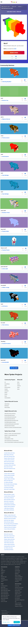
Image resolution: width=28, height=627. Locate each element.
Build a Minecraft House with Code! (11, 420)
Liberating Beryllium (6, 81)
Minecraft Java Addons (9, 522)
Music (6, 396)
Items (18, 387)
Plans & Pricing (18, 578)
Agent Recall (7, 403)
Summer (17, 581)
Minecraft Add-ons (5, 595)
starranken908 (5, 362)
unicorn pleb (5, 268)
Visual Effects (7, 383)
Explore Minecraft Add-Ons (10, 418)
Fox (1, 79)
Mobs (18, 389)
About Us (3, 570)
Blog (2, 569)
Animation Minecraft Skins (10, 465)
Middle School (18, 592)
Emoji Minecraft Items (9, 541)
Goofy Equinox (5, 156)
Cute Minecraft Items (8, 549)
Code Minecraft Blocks (9, 508)
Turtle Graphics (7, 397)
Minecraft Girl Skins (8, 466)
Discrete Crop (5, 100)
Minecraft (14, 6)
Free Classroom (18, 589)
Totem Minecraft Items (9, 542)
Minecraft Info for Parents (10, 425)
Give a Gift (17, 572)
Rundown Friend (6, 212)
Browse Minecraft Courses (10, 415)
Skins (18, 382)
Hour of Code (4, 601)
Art (5, 382)
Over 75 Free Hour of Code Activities (11, 440)
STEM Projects (18, 604)
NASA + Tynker (7, 437)
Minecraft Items (4, 596)
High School (17, 593)
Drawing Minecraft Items (9, 546)
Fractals (6, 389)
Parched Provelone (6, 343)
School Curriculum (19, 587)
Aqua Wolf (3, 229)
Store (2, 581)
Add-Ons (19, 385)
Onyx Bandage (5, 175)
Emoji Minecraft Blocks (9, 503)
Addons (20, 6)
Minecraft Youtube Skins (9, 456)
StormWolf (3, 285)
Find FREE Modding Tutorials (10, 422)
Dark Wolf (3, 360)
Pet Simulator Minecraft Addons (11, 523)
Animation (7, 390)
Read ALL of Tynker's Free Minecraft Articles (13, 427)
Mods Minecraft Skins (9, 454)
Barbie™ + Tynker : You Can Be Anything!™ (13, 433)
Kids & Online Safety (5, 614)
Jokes (6, 385)
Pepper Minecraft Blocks (9, 506)
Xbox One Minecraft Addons (10, 525)
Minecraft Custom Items (9, 535)
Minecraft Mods (4, 598)
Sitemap (3, 578)
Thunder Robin (5, 231)
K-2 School (17, 596)
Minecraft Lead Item (8, 534)
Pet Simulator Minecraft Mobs (10, 484)
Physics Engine (7, 387)
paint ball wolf (4, 266)
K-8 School (17, 598)
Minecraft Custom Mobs (9, 489)
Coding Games (4, 585)
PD (15, 601)
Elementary (17, 590)
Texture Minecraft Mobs (9, 475)
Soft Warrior (5, 306)
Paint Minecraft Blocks (9, 497)
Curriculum (17, 570)
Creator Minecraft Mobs (9, 473)
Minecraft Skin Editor (5, 590)
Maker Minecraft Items (9, 537)
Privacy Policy (5, 613)
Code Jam (3, 599)
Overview (17, 569)
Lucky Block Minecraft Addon (10, 516)
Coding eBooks (4, 580)
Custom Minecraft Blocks (9, 496)
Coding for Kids (6, 6)
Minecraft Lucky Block (9, 501)
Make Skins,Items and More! (10, 413)
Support (3, 572)
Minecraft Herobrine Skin (9, 468)
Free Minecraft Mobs (8, 487)
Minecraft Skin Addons (9, 520)
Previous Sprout (5, 137)
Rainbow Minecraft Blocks (9, 504)
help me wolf (4, 248)
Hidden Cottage (5, 287)
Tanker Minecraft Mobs (9, 485)
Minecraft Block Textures (9, 499)
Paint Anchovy (5, 324)
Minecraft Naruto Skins (9, 461)
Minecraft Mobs (4, 592)
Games (6, 392)
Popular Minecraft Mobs (9, 478)
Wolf (15, 48)
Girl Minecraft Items (8, 548)
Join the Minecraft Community (10, 417)
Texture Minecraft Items (9, 544)
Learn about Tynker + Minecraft (14, 11)
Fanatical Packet (6, 250)
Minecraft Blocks (4, 593)
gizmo (2, 117)
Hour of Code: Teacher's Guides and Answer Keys (14, 442)
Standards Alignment (19, 599)
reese (2, 135)
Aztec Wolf (3, 210)
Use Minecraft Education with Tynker (12, 423)
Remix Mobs (14, 52)
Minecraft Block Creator (9, 494)
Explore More (14, 368)
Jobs (2, 575)
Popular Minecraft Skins (9, 458)
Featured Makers (19, 576)
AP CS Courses (18, 595)
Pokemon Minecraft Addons (10, 527)
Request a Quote (18, 606)
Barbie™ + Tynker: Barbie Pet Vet (11, 435)
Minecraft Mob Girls (8, 480)
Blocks (18, 383)
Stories (6, 394)
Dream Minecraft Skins (9, 463)
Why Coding (17, 575)
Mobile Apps (4, 576)
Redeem (17, 573)
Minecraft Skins (4, 589)
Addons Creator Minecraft (9, 515)
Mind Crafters (7, 407)
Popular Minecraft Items (9, 539)
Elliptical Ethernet (6, 119)
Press (2, 573)
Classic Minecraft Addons (9, 529)
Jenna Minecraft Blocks (9, 510)
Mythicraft (7, 405)
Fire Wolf (3, 322)
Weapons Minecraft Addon (10, 518)
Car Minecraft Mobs (8, 482)
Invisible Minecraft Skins (9, 453)
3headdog (3, 341)
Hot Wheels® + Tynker (9, 438)
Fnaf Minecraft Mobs (8, 477)
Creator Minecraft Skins (9, 459)
